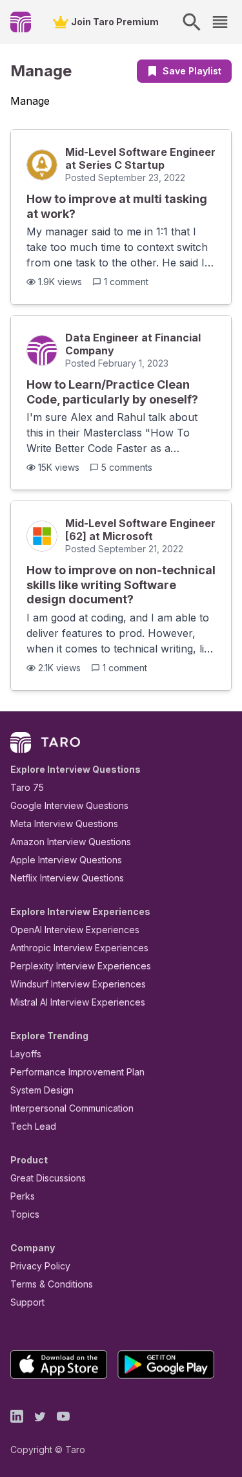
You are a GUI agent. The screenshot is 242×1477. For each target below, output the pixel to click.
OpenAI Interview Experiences (74, 929)
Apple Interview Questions (66, 859)
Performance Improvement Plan (77, 1071)
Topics (24, 1214)
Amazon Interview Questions (70, 841)
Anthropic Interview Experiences (79, 947)
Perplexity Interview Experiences (80, 965)
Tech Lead (33, 1126)
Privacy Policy (40, 1265)
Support (27, 1302)
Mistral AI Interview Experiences (77, 1002)
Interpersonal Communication (72, 1108)
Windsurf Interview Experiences (78, 983)
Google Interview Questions (69, 805)
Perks (22, 1196)
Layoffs (25, 1053)
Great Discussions (48, 1177)
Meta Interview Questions (64, 823)
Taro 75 (27, 787)
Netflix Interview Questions (67, 877)
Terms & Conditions (51, 1283)
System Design (42, 1089)
